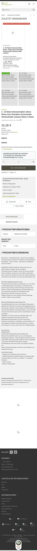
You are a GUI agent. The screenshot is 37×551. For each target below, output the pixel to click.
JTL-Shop (14, 541)
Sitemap (3, 487)
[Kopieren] (21, 120)
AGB (3, 484)
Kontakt (3, 503)
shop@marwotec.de (8, 467)
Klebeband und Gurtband (13, 15)
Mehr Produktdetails (9, 196)
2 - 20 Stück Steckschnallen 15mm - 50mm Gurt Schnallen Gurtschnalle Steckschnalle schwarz (13, 50)
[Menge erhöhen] (33, 162)
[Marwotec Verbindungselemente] (8, 3)
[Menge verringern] (3, 162)
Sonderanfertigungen (6, 513)
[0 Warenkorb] (29, 4)
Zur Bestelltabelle (7, 149)
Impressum (4, 511)
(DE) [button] (14, 172)
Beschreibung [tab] (12, 217)
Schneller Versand (5, 501)
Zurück (3, 15)
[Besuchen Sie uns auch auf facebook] (11, 452)
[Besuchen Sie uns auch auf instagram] (15, 452)
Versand (17, 66)
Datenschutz (4, 482)
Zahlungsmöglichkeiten (6, 508)
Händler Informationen (6, 498)
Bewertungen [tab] (12, 222)
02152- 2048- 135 (7, 461)
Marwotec (6, 45)
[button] (33, 446)
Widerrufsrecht (5, 489)
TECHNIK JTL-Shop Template (23, 541)
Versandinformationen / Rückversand (9, 506)
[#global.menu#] (34, 4)
